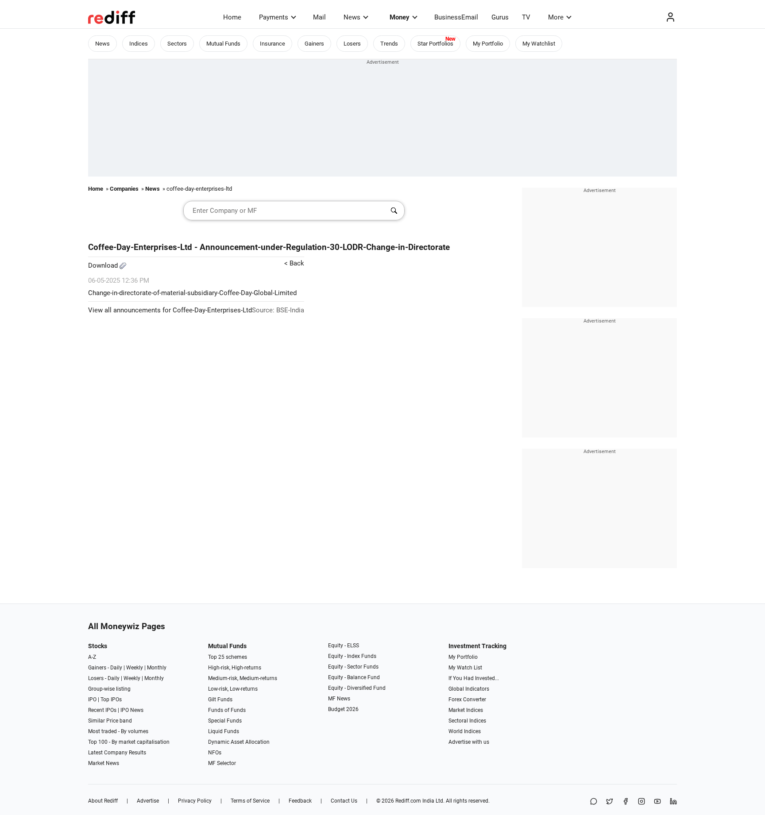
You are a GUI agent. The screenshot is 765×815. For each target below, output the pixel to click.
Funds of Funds (227, 710)
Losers (352, 43)
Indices (138, 43)
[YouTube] (657, 802)
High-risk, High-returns (234, 668)
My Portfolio (488, 43)
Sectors (177, 43)
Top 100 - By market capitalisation (129, 742)
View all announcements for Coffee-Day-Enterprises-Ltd (170, 310)
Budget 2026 (343, 709)
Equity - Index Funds (352, 656)
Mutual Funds (223, 43)
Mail (319, 17)
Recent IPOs (102, 710)
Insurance (272, 43)
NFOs (214, 753)
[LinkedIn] (673, 802)
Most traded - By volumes (118, 731)
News (352, 17)
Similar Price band (110, 721)
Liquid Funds (223, 731)
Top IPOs (111, 699)
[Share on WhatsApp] (593, 802)
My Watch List (465, 668)
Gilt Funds (220, 699)
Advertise (148, 801)
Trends (389, 43)
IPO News (131, 710)
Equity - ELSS (343, 645)
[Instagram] (641, 802)
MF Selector (222, 763)
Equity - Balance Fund (354, 677)
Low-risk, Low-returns (233, 689)
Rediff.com (408, 801)
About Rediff (103, 801)
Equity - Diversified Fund (357, 688)
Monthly (156, 668)
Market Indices (465, 710)
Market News (103, 763)
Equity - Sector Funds (353, 667)
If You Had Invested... (473, 678)
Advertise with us (468, 742)
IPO (92, 699)
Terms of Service (250, 801)
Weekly (134, 668)
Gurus (500, 17)
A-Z (92, 657)
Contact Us (344, 801)
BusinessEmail (456, 17)
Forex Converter (467, 699)
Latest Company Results (117, 753)
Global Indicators (468, 689)
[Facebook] (625, 802)
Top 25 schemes (227, 657)
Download (104, 265)
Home (232, 17)
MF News (339, 699)
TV (526, 17)
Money (400, 17)
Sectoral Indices (467, 721)
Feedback (300, 801)
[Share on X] (609, 802)
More (556, 17)
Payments (273, 17)
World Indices (464, 731)
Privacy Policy (195, 801)
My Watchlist (538, 43)
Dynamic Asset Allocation (239, 742)
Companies (124, 188)
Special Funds (225, 721)
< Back (294, 263)
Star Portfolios (435, 43)
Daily (116, 668)
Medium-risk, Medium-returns (242, 678)
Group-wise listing (109, 689)
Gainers (314, 43)
